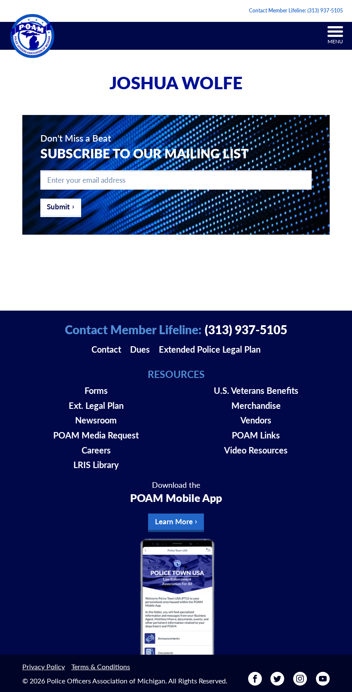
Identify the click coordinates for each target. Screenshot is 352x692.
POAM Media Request (96, 435)
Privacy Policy (43, 666)
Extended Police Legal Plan (210, 349)
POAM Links (256, 435)
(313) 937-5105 (325, 10)
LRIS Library (96, 465)
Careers (96, 450)
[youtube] (323, 682)
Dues (140, 349)
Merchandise (256, 405)
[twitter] (277, 682)
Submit (58, 206)
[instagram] (300, 682)
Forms (96, 390)
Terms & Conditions (100, 666)
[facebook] (255, 682)
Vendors (255, 420)
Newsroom (96, 420)
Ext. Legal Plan (96, 405)
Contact (106, 349)
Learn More (174, 521)
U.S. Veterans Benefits (256, 390)
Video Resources (256, 450)
